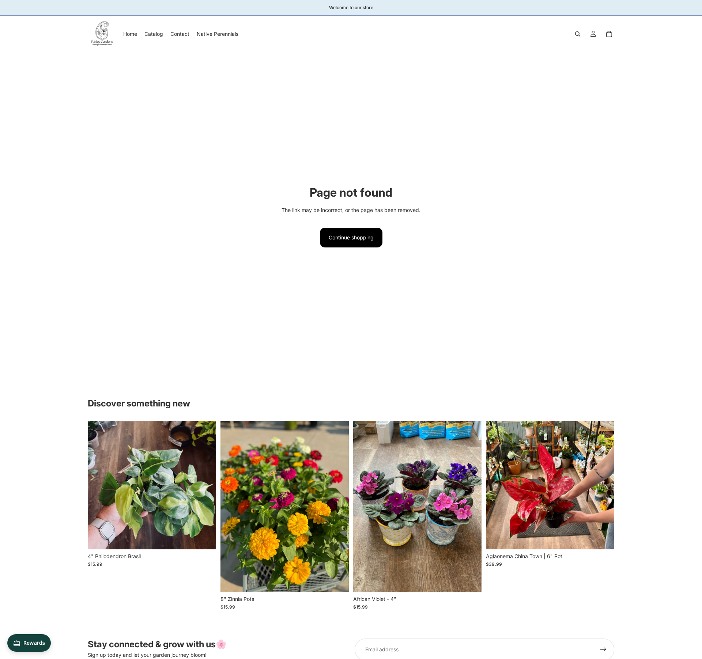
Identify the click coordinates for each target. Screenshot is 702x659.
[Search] (578, 34)
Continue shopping (351, 237)
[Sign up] (603, 649)
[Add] (204, 538)
